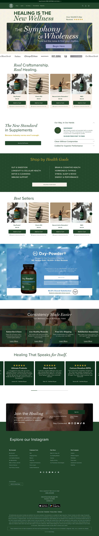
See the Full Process (23, 143)
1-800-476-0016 (49, 493)
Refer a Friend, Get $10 (14, 462)
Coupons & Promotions (35, 462)
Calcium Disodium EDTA (80, 368)
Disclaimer (46, 511)
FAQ (31, 453)
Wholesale (73, 458)
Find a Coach (33, 465)
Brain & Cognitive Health (67, 167)
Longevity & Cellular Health (26, 170)
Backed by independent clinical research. (59, 293)
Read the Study (61, 283)
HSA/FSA (73, 465)
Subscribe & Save (13, 455)
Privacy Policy (53, 511)
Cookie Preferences (34, 467)
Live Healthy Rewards (14, 458)
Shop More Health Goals (49, 184)
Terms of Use (40, 511)
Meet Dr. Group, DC (54, 453)
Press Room (73, 460)
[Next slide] (88, 37)
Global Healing (51, 531)
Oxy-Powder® (17, 96)
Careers (72, 453)
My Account (12, 453)
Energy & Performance (66, 177)
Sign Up (76, 412)
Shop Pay (32, 460)
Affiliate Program (75, 455)
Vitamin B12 (38, 96)
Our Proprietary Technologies (57, 462)
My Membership (13, 460)
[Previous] (8, 85)
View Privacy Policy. (74, 416)
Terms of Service (13, 465)
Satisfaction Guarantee (76, 462)
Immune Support (19, 177)
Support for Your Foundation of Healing (49, 258)
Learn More (14, 341)
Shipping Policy (33, 455)
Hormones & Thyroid (65, 170)
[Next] (91, 85)
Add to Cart (61, 277)
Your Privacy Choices (14, 467)
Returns (31, 458)
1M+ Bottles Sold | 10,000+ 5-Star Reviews (49, 260)
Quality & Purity (54, 460)
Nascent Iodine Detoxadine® (60, 96)
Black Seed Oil (49, 368)
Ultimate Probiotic (19, 368)
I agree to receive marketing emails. (63, 416)
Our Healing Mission (55, 455)
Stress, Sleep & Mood (65, 174)
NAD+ (81, 96)
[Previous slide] (10, 37)
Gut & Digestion (19, 167)
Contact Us (49, 500)
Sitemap (60, 511)
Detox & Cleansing (20, 174)
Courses (52, 458)
